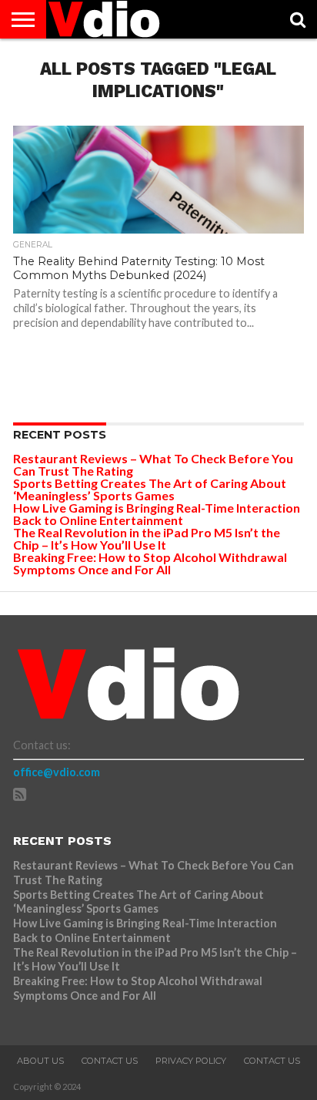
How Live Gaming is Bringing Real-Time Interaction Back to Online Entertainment (156, 513)
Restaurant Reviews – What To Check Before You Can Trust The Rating (153, 464)
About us (40, 1060)
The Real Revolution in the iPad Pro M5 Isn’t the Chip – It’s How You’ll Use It (146, 538)
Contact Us (110, 1060)
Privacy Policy (190, 1060)
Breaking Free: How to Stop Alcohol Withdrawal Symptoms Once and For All (150, 563)
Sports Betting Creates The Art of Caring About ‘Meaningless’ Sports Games (149, 489)
